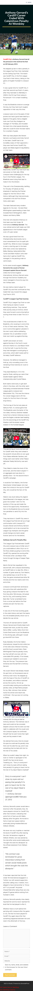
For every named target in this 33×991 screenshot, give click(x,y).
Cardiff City (7, 59)
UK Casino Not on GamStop (9, 987)
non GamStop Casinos (7, 990)
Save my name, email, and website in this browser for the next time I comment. (16, 967)
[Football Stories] (2, 2)
